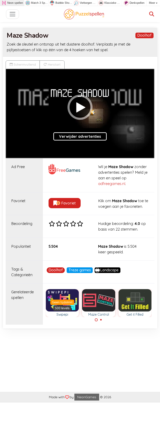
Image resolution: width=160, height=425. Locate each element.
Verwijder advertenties (80, 136)
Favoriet (68, 203)
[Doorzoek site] (151, 14)
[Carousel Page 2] (101, 319)
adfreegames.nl (111, 183)
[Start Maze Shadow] (80, 107)
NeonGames (86, 397)
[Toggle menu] (12, 14)
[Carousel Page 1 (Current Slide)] (96, 319)
